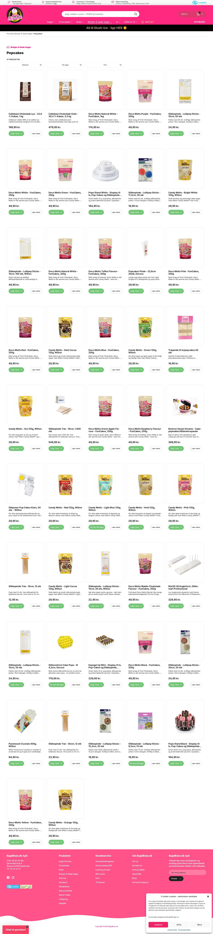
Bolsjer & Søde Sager (23, 34)
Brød (78, 22)
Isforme (62, 878)
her (178, 917)
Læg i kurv (15, 133)
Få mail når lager (97, 527)
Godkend (158, 925)
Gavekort (63, 882)
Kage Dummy (65, 861)
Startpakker (64, 886)
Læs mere (36, 133)
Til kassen (100, 882)
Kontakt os (137, 865)
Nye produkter (65, 890)
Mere (199, 925)
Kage (50, 22)
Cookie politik (172, 930)
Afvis (179, 925)
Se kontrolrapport (140, 882)
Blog (134, 878)
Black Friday (64, 895)
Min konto (100, 874)
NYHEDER (199, 22)
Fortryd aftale (138, 869)
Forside (10, 34)
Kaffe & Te (129, 22)
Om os (135, 861)
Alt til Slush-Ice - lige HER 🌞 (106, 28)
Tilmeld (174, 878)
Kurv (98, 878)
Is (117, 22)
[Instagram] (12, 877)
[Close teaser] (27, 927)
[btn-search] (136, 14)
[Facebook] (8, 877)
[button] (208, 896)
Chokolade (64, 22)
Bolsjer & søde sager (99, 22)
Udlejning (63, 899)
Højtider (62, 903)
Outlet (149, 22)
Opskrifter (137, 874)
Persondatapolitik (184, 930)
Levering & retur (103, 869)
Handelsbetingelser (105, 861)
